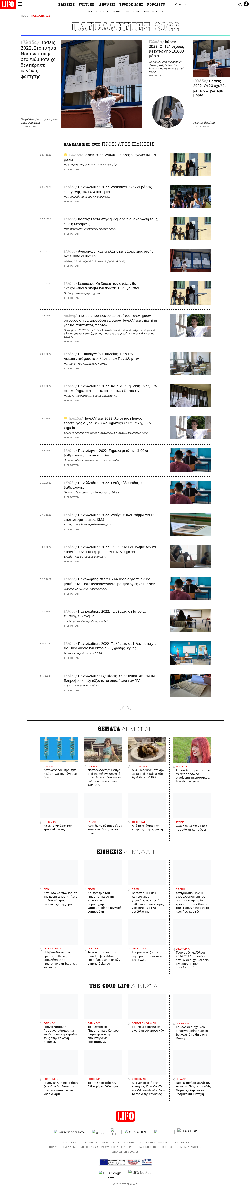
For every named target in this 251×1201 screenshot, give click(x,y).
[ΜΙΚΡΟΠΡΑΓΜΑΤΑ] (70, 1131)
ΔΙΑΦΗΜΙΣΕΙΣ (133, 1142)
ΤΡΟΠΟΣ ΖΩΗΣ (131, 4)
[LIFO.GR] (8, 5)
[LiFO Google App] (111, 1174)
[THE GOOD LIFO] (115, 1131)
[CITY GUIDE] (136, 1131)
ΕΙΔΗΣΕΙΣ (66, 4)
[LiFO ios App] (140, 1174)
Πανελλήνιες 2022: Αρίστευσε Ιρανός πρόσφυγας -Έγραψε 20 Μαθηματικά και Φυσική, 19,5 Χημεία (107, 423)
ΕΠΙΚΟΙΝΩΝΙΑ (89, 1142)
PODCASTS (156, 4)
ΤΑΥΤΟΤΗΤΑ (68, 1142)
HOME (24, 16)
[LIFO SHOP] (187, 1131)
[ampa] (98, 1131)
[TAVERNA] (163, 1131)
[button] (20, 4)
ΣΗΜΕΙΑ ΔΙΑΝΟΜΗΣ (189, 1147)
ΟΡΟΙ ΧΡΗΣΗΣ (181, 1142)
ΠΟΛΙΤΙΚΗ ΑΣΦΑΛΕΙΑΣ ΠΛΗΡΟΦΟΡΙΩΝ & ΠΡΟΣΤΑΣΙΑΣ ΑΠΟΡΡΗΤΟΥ (90, 1147)
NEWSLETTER (110, 1142)
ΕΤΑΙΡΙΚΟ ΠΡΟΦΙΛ (157, 1142)
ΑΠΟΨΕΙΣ (107, 4)
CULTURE (86, 4)
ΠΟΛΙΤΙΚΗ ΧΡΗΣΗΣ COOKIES (154, 1147)
